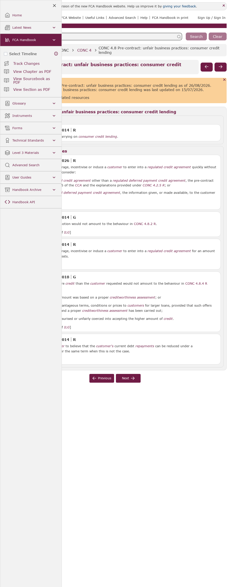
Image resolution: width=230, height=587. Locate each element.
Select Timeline (23, 54)
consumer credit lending (98, 136)
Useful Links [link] (94, 18)
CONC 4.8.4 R (196, 283)
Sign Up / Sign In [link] (212, 18)
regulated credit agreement (169, 167)
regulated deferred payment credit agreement (149, 180)
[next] (221, 67)
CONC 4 (84, 50)
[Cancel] (224, 80)
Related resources (73, 97)
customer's (104, 346)
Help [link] (144, 18)
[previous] (207, 67)
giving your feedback (179, 6)
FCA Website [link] (71, 18)
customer (114, 167)
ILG (67, 232)
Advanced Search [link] (122, 18)
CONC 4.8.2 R (145, 223)
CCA (78, 185)
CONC (63, 50)
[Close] (223, 5)
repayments (144, 346)
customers (136, 305)
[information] (56, 54)
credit (70, 283)
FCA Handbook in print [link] (170, 18)
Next (125, 378)
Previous (104, 378)
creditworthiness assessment (132, 297)
